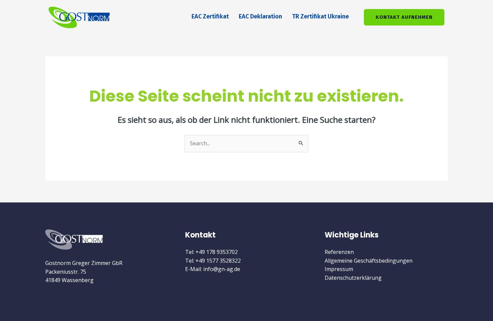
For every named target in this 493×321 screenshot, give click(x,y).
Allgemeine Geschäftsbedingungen (369, 260)
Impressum (339, 269)
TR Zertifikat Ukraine (320, 16)
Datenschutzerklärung (353, 277)
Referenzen (339, 252)
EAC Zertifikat (210, 16)
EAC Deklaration (260, 16)
